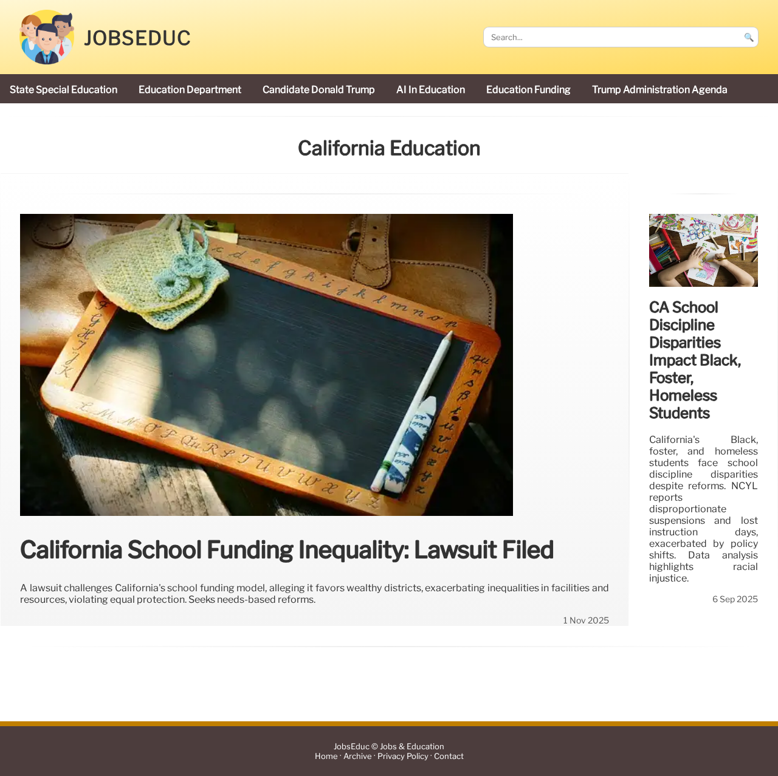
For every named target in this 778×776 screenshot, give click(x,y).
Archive (357, 756)
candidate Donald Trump (319, 89)
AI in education (430, 89)
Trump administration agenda (660, 89)
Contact (449, 756)
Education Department (190, 89)
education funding (528, 89)
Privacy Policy (403, 756)
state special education (63, 89)
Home (326, 756)
